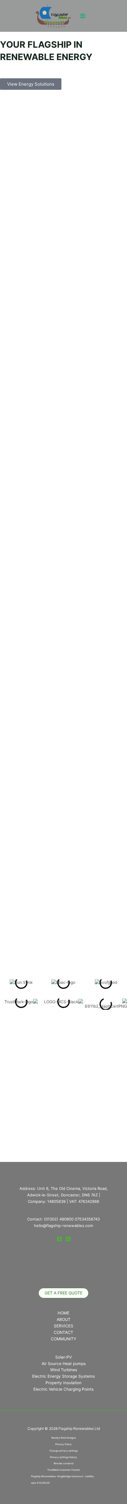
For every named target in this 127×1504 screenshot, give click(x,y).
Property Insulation (63, 1382)
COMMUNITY (63, 1338)
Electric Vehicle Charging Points (63, 1389)
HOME (63, 1313)
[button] (63, 1293)
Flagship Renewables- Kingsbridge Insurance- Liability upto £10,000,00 (62, 1479)
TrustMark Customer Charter (63, 1469)
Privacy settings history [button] (63, 1457)
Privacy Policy (63, 1444)
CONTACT (63, 1332)
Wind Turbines (63, 1369)
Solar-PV (63, 1357)
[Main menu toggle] (83, 16)
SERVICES (63, 1326)
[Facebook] (59, 1239)
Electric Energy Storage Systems (63, 1376)
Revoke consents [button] (64, 1463)
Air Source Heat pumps (64, 1363)
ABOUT (64, 1319)
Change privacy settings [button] (63, 1450)
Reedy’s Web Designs (63, 1437)
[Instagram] (68, 1239)
